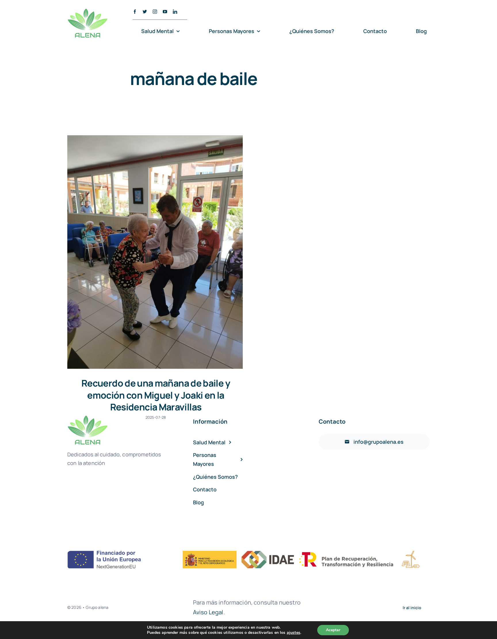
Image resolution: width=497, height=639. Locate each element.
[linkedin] (175, 11)
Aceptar (333, 630)
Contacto (332, 421)
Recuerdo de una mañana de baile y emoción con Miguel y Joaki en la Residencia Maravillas (155, 395)
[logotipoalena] (87, 11)
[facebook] (135, 11)
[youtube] (165, 11)
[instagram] (155, 11)
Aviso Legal (208, 612)
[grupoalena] (248, 553)
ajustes (293, 632)
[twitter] (145, 11)
